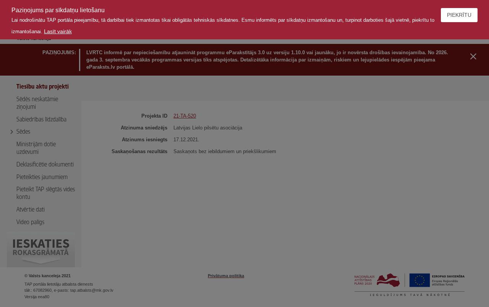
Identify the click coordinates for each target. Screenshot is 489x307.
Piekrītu (459, 15)
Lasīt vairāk (58, 31)
